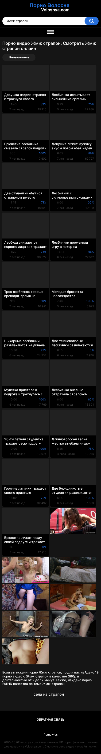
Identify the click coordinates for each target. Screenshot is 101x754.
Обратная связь (50, 719)
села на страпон (49, 694)
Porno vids (51, 734)
